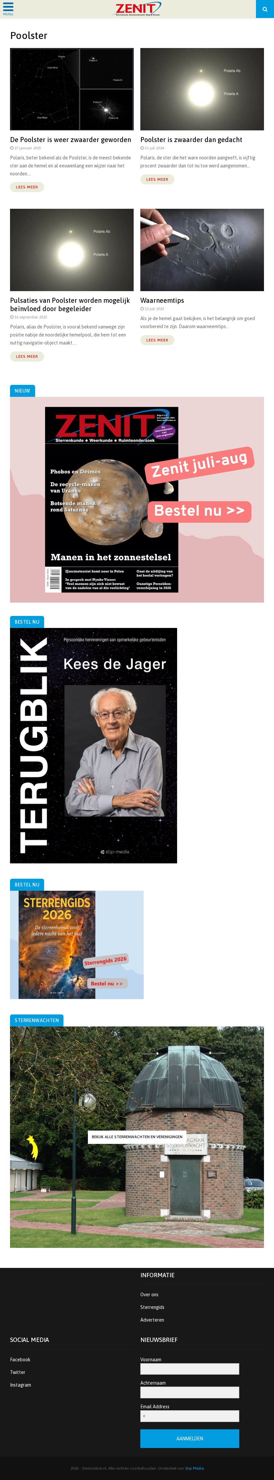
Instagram (20, 1385)
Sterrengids (152, 1307)
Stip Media (194, 1468)
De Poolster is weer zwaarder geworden (70, 139)
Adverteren (152, 1320)
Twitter (17, 1372)
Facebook (20, 1359)
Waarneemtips (162, 300)
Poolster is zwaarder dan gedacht (191, 139)
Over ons (149, 1294)
